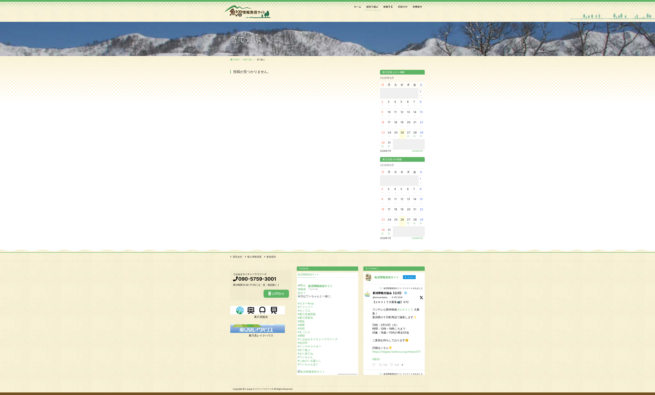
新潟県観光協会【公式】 (388, 293)
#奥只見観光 (305, 317)
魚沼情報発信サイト (308, 274)
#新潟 (376, 359)
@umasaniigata (380, 297)
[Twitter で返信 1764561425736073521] (375, 365)
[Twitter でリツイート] (381, 288)
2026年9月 (417, 151)
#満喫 (301, 335)
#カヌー (303, 303)
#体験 (301, 325)
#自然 (301, 328)
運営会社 (237, 256)
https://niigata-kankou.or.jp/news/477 (396, 351)
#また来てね (305, 353)
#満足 (301, 321)
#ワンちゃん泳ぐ (308, 364)
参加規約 (271, 256)
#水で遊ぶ (304, 350)
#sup (311, 303)
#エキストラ (405, 309)
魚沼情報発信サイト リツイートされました (403, 288)
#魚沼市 (303, 342)
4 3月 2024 (397, 297)
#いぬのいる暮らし (309, 360)
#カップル (304, 310)
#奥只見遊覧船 (307, 314)
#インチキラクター (309, 346)
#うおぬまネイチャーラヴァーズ (318, 339)
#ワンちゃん (305, 357)
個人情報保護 (254, 256)
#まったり (304, 332)
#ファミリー (305, 307)
